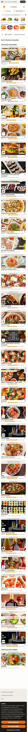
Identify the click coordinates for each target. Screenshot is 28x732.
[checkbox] (4, 28)
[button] (3, 7)
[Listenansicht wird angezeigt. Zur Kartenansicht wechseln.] (25, 15)
